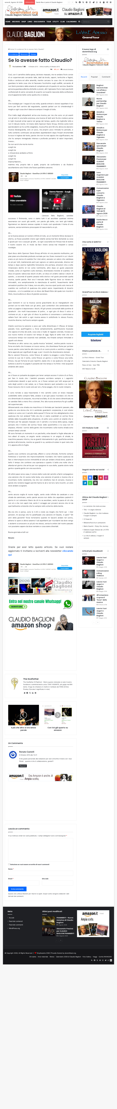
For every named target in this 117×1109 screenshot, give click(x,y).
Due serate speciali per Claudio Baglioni (101, 147)
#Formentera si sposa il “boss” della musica (102, 598)
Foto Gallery (87, 957)
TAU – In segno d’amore (92, 510)
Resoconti (24, 54)
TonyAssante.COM (43, 953)
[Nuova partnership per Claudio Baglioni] (88, 102)
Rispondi (23, 766)
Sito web (45, 879)
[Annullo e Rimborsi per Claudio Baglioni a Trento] (88, 115)
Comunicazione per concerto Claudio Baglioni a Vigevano (103, 194)
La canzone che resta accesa (94, 506)
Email (10, 879)
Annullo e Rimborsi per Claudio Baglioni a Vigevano (102, 132)
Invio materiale (43, 957)
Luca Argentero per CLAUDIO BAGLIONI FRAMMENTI (102, 177)
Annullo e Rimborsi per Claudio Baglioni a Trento (102, 117)
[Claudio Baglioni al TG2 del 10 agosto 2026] (88, 209)
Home (7, 22)
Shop (23, 22)
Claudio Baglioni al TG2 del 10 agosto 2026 (102, 210)
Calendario (71, 22)
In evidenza (19, 49)
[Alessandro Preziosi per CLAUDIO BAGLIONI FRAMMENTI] (88, 160)
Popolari (94, 77)
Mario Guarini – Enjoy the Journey (96, 526)
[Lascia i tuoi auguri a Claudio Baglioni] (88, 560)
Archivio (16, 22)
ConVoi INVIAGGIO (105, 957)
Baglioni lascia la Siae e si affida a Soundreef (52, 2)
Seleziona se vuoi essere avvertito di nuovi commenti (29, 864)
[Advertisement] (40, 650)
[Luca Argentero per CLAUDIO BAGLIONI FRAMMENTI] (88, 175)
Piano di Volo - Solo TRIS (91, 365)
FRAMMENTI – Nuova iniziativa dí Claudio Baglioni (65, 920)
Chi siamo (32, 957)
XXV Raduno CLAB (88, 369)
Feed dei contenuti (16, 921)
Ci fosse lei (88, 519)
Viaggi (95, 957)
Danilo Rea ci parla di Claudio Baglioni (102, 223)
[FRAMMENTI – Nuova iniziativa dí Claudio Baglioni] (48, 921)
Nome (11, 869)
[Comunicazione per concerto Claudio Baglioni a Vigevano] (88, 191)
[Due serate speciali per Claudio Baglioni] (88, 146)
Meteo (52, 957)
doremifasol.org (70, 953)
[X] (30, 693)
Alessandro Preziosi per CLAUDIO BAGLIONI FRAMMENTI (101, 161)
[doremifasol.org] (21, 11)
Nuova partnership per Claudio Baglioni (102, 102)
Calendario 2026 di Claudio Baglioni (68, 957)
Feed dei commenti (16, 925)
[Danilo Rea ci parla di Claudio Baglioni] (88, 222)
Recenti (84, 77)
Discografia (39, 22)
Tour (49, 22)
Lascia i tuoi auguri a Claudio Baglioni (102, 561)
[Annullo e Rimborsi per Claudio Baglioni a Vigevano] (88, 131)
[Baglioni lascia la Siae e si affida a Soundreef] (88, 88)
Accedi (11, 918)
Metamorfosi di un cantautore (94, 523)
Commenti (106, 77)
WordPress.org (14, 928)
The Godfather (17, 66)
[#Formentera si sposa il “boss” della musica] (88, 597)
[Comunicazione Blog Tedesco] (88, 574)
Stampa (33, 54)
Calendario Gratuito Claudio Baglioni (95, 361)
